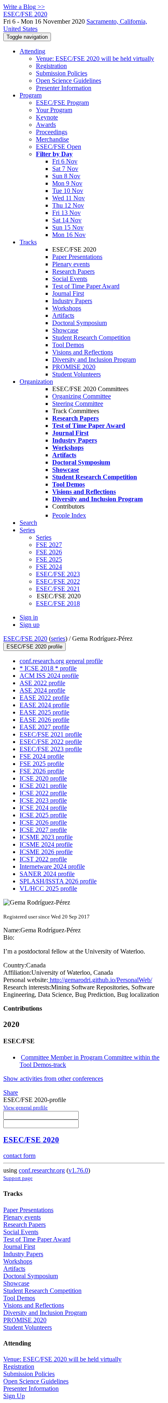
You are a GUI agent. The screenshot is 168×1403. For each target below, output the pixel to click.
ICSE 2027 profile (43, 829)
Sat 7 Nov (65, 168)
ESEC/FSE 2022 (58, 581)
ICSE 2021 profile (43, 785)
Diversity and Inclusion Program (94, 359)
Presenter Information (63, 87)
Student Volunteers (76, 374)
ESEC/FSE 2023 (58, 574)
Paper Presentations (77, 256)
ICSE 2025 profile (43, 815)
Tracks (28, 242)
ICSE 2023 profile (43, 800)
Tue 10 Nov (67, 190)
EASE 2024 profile (44, 705)
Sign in (29, 617)
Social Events (69, 278)
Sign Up (14, 1395)
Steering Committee (77, 403)
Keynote (47, 117)
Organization (36, 381)
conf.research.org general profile (61, 660)
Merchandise (52, 139)
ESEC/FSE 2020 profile (34, 647)
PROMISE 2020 (73, 366)
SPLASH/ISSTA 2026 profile (58, 881)
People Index (69, 515)
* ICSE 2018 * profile (48, 668)
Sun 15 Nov (68, 227)
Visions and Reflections (82, 352)
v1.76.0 (78, 1170)
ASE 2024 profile (42, 690)
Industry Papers (72, 300)
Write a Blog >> (24, 6)
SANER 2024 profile (47, 873)
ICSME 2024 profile (46, 844)
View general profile (25, 1107)
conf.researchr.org (42, 1170)
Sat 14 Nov (67, 220)
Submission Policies (61, 73)
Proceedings (51, 131)
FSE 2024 (49, 566)
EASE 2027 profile (44, 727)
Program (31, 95)
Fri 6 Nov (64, 161)
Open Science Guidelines (68, 80)
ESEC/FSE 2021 (58, 588)
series (58, 638)
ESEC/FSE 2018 (58, 603)
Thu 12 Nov (68, 205)
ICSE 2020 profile (43, 778)
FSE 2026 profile (42, 771)
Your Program (54, 109)
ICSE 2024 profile (43, 807)
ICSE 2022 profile (43, 793)
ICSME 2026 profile (46, 851)
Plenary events (71, 264)
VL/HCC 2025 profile (48, 888)
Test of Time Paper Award (85, 286)
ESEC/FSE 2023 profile (51, 749)
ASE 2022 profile (42, 682)
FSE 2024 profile (42, 756)
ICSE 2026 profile (43, 822)
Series (43, 537)
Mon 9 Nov (67, 183)
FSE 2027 (49, 544)
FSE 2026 (49, 552)
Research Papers (73, 271)
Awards (46, 124)
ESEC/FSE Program (62, 102)
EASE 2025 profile (44, 712)
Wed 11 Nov (68, 198)
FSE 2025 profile (42, 763)
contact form (19, 1155)
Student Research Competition (91, 337)
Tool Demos (68, 344)
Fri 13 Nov (66, 212)
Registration (51, 65)
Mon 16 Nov (69, 234)
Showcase (65, 330)
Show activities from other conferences (53, 1078)
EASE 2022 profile (44, 697)
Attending (32, 51)
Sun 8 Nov (66, 176)
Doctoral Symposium (79, 322)
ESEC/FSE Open (58, 146)
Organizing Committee (81, 396)
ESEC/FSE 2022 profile (51, 741)
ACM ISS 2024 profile (49, 675)
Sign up (30, 624)
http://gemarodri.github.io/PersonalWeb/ (100, 979)
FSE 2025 (49, 559)
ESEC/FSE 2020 (25, 638)
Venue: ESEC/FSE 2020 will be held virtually (95, 58)
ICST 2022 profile (43, 859)
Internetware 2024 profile (52, 866)
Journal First (68, 293)
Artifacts (63, 315)
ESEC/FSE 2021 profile (51, 734)
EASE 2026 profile (44, 719)
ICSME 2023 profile (46, 837)
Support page (18, 1178)
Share (10, 1092)
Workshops (66, 308)
